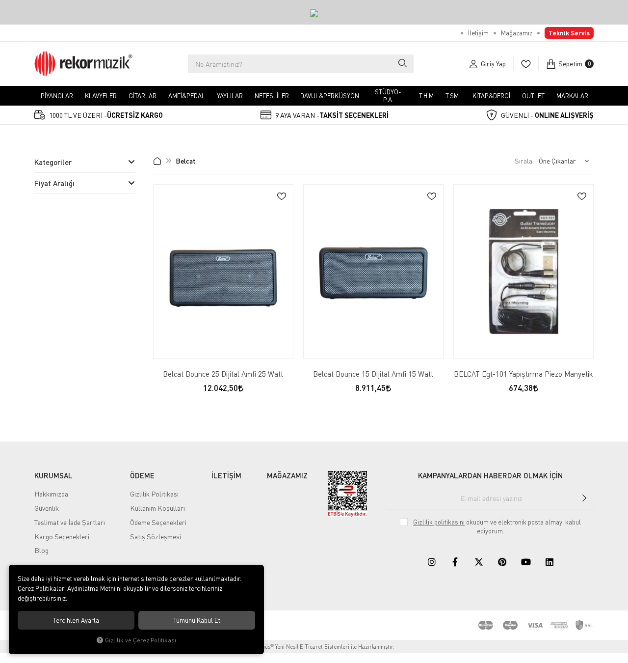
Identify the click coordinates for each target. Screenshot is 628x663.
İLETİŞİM (226, 475)
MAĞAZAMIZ (287, 475)
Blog (41, 550)
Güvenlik (46, 508)
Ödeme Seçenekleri (158, 522)
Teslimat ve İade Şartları (69, 522)
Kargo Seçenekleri (61, 536)
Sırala (523, 161)
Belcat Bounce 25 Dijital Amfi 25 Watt (223, 373)
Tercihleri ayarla (76, 620)
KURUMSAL (53, 475)
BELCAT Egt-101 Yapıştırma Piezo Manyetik (523, 373)
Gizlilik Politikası (154, 494)
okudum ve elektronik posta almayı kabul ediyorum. (497, 526)
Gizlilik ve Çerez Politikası (140, 640)
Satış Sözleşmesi (155, 536)
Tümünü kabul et (196, 620)
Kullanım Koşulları (157, 508)
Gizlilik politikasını (439, 522)
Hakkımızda (51, 494)
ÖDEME (142, 475)
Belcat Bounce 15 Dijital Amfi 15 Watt (373, 373)
